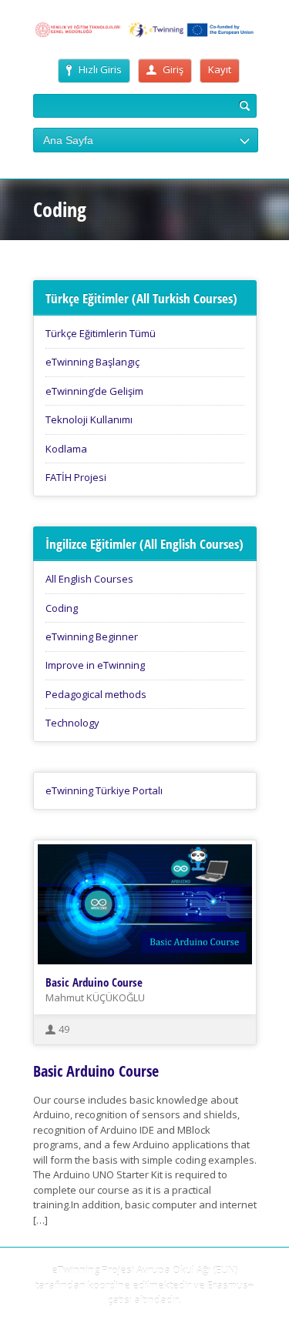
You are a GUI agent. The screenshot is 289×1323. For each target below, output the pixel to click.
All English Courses (89, 579)
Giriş (173, 69)
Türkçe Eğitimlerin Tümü (100, 333)
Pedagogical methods (95, 694)
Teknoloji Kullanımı (89, 419)
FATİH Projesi (75, 477)
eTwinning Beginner (91, 636)
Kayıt (219, 69)
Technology (72, 723)
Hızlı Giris (100, 69)
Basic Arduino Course (94, 982)
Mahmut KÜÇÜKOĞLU (95, 997)
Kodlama (66, 449)
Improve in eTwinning (95, 665)
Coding (61, 608)
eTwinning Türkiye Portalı (104, 790)
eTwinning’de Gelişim (94, 391)
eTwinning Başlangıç (92, 362)
